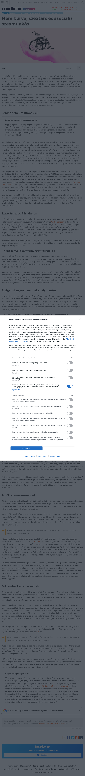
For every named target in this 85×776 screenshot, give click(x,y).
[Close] (81, 320)
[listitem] (42, 358)
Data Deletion (30, 456)
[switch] (70, 362)
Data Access (42, 456)
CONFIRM (26, 448)
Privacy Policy (55, 456)
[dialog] (42, 388)
